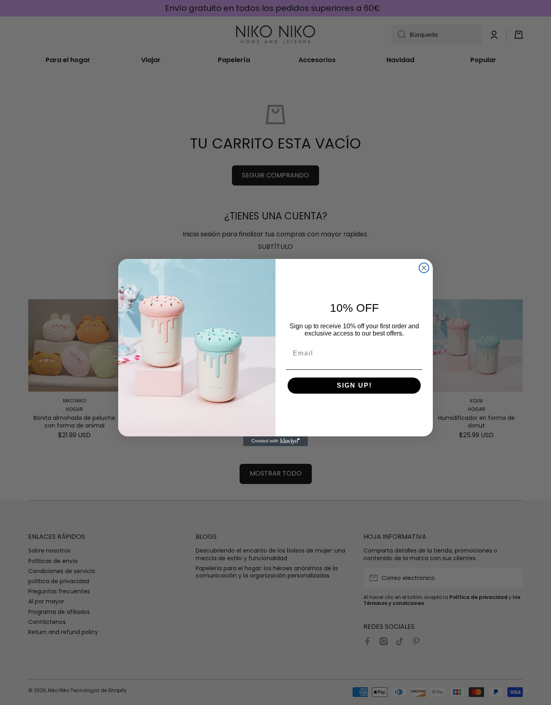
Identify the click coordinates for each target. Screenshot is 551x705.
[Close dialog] (424, 268)
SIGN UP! (354, 385)
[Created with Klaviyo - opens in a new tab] (275, 441)
